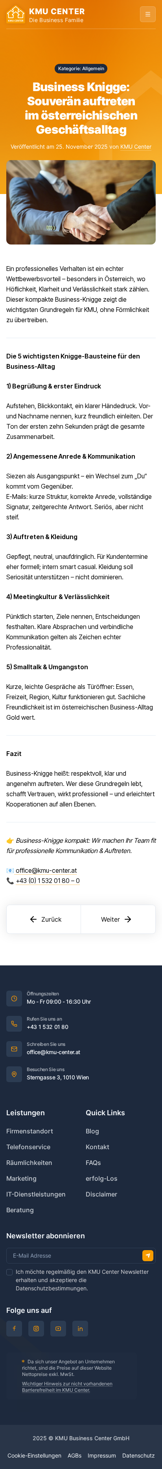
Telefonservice (28, 1147)
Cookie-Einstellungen (34, 1455)
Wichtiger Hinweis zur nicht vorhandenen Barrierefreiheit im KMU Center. (67, 1387)
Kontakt (97, 1147)
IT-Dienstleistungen (36, 1194)
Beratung (20, 1210)
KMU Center (135, 146)
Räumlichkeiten (29, 1163)
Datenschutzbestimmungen (51, 1288)
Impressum (102, 1455)
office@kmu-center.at (45, 870)
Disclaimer (101, 1194)
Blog (92, 1131)
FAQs (93, 1163)
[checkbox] (9, 1272)
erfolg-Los (102, 1178)
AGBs (74, 1455)
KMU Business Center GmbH (92, 1438)
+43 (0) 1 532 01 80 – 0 (48, 881)
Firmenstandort (29, 1131)
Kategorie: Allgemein (81, 68)
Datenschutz (138, 1455)
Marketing (21, 1178)
